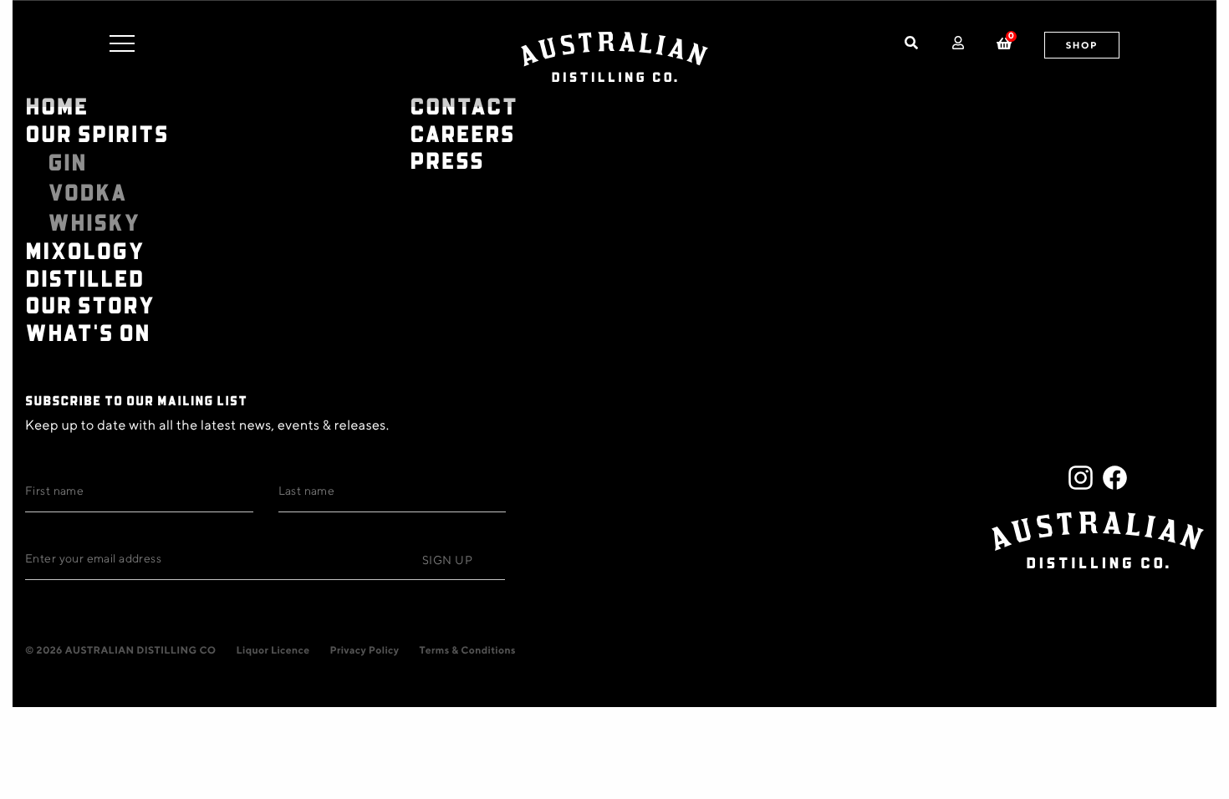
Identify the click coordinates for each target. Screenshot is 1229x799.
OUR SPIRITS (97, 133)
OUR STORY (90, 304)
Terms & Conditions (467, 650)
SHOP (1082, 45)
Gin (67, 162)
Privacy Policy (364, 650)
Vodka (87, 192)
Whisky (94, 222)
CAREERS (462, 133)
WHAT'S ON (87, 332)
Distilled (85, 278)
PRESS (447, 160)
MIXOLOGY (85, 250)
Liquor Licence (273, 650)
